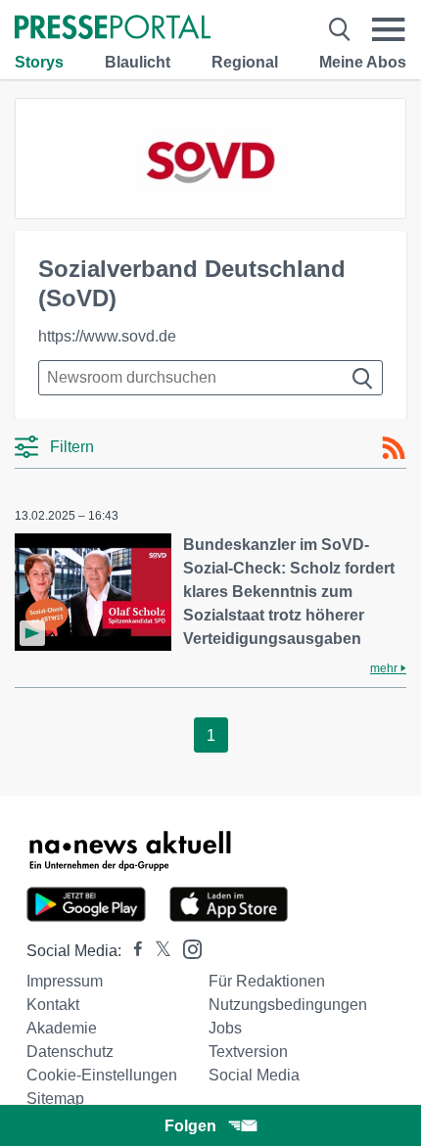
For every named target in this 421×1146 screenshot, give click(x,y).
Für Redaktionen (267, 981)
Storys (39, 62)
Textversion (248, 1051)
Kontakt (52, 1004)
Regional (244, 62)
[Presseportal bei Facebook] (132, 950)
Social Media (254, 1075)
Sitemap (55, 1098)
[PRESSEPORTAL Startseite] (112, 29)
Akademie (61, 1028)
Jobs (225, 1028)
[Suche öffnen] (339, 29)
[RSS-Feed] (393, 448)
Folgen (190, 1126)
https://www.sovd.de (107, 336)
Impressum (64, 981)
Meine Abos (362, 62)
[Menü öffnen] (388, 29)
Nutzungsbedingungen (288, 1004)
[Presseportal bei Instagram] (186, 948)
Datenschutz (70, 1051)
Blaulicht (137, 62)
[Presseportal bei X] (157, 950)
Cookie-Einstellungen (101, 1075)
